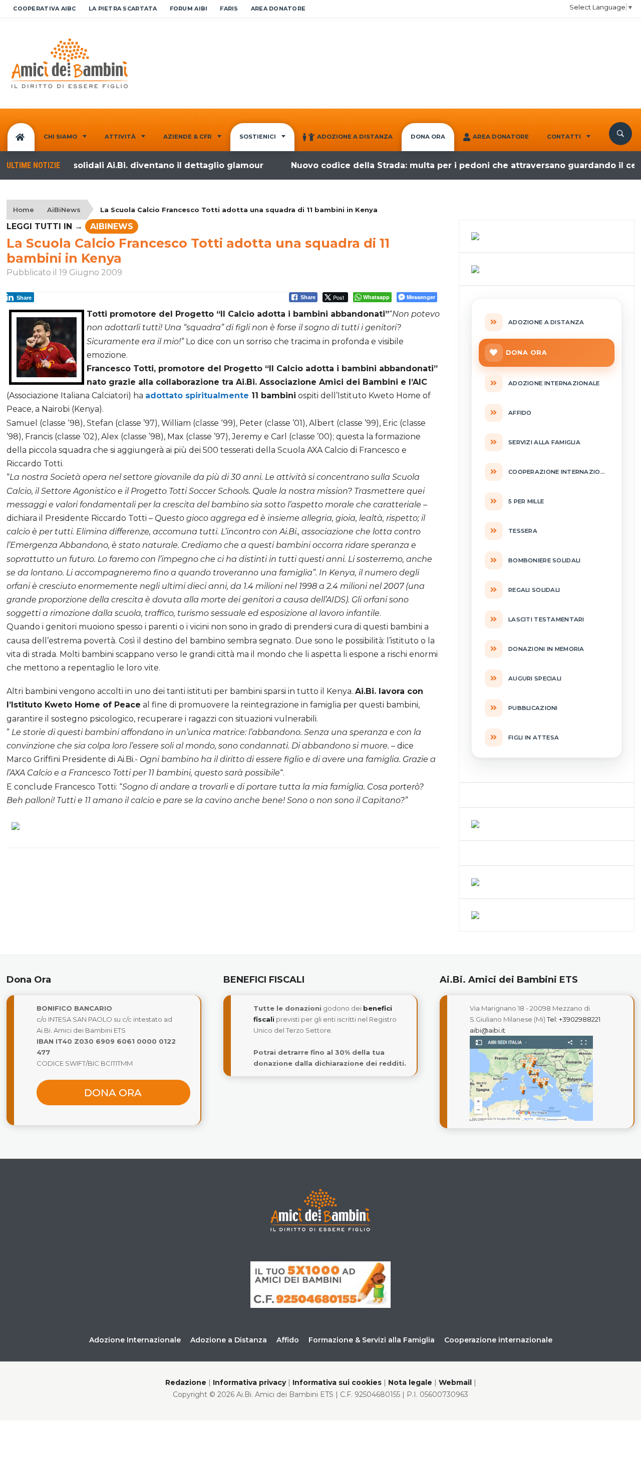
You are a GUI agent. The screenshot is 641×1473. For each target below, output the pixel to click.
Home (23, 210)
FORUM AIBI (189, 8)
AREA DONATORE (278, 8)
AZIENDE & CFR (187, 136)
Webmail (455, 1382)
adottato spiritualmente (197, 395)
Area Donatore (501, 136)
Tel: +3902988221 (573, 1019)
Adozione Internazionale (135, 1339)
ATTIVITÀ (120, 136)
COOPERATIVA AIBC (44, 8)
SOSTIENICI (257, 136)
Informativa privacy (249, 1382)
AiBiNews (64, 210)
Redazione (185, 1382)
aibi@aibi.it (487, 1030)
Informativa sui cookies (337, 1382)
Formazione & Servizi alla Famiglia (371, 1339)
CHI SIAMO (60, 136)
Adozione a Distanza (355, 136)
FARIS (229, 8)
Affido (287, 1339)
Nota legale (410, 1382)
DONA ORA (428, 136)
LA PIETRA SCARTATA (123, 8)
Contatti (564, 136)
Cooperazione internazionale (498, 1339)
